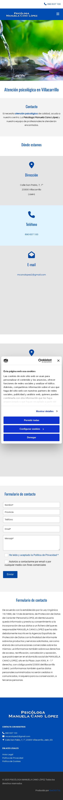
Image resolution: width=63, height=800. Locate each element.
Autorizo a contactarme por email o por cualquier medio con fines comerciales (28, 563)
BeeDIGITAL (55, 790)
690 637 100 (54, 4)
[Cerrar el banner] (58, 361)
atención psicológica (26, 113)
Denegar (31, 437)
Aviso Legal (7, 754)
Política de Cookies (11, 761)
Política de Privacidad (12, 758)
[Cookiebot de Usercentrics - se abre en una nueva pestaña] (39, 361)
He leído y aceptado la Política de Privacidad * (34, 555)
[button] (51, 14)
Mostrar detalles (45, 411)
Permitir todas (31, 420)
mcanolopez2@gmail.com (31, 274)
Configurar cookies (30, 429)
